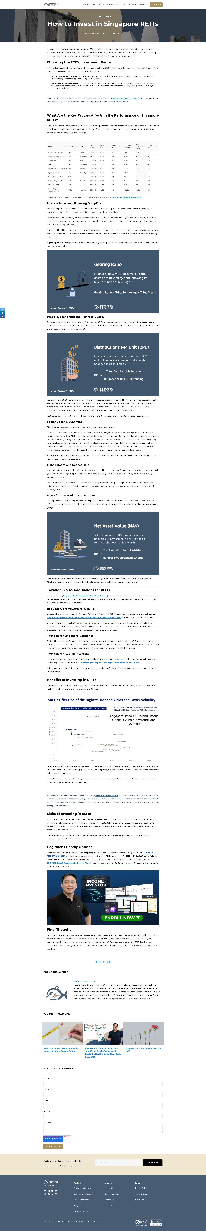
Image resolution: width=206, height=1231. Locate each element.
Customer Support (82, 1211)
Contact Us (109, 1200)
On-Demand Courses (83, 1188)
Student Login (156, 4)
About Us (109, 1188)
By (94, 34)
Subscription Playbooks (84, 1194)
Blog (124, 4)
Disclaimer (139, 1200)
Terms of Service (142, 1194)
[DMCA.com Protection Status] (156, 1222)
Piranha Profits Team (85, 981)
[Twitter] (2, 309)
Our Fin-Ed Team (112, 1194)
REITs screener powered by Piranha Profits (127, 197)
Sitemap (108, 1206)
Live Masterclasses (81, 1200)
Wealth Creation (103, 16)
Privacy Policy (141, 1188)
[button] (89, 4)
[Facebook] (2, 316)
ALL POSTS (103, 962)
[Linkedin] (2, 313)
